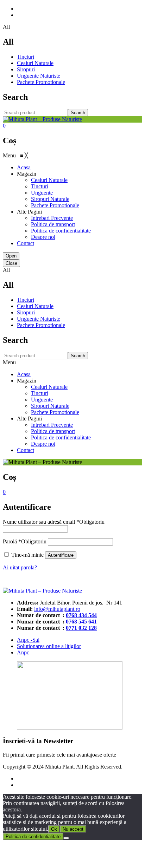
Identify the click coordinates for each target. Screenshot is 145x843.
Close (11, 263)
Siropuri (26, 69)
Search (78, 112)
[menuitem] (24, 167)
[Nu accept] (66, 838)
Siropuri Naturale (50, 406)
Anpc (23, 652)
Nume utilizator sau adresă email (54, 522)
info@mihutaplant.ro (57, 609)
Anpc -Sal (28, 640)
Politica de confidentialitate (61, 437)
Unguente (42, 400)
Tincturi (25, 57)
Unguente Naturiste (38, 76)
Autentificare (61, 555)
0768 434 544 (81, 615)
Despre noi (43, 444)
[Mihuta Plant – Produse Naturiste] (42, 119)
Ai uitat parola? (20, 567)
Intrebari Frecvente (52, 425)
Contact (25, 450)
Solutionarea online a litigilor (49, 646)
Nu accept (73, 829)
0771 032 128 (81, 628)
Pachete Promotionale (41, 82)
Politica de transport (53, 431)
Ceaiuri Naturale (35, 63)
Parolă (24, 541)
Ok (54, 829)
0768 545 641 (81, 622)
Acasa (24, 374)
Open (11, 256)
